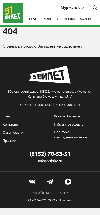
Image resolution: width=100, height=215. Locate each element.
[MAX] (68, 181)
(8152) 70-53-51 (50, 154)
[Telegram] (50, 181)
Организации (13, 132)
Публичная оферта (68, 124)
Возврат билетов (67, 116)
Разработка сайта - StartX (50, 192)
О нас (7, 116)
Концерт (51, 18)
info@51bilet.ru (50, 161)
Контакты (10, 124)
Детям (69, 18)
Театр (33, 18)
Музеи (85, 18)
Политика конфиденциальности (71, 134)
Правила (9, 141)
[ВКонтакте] (32, 181)
